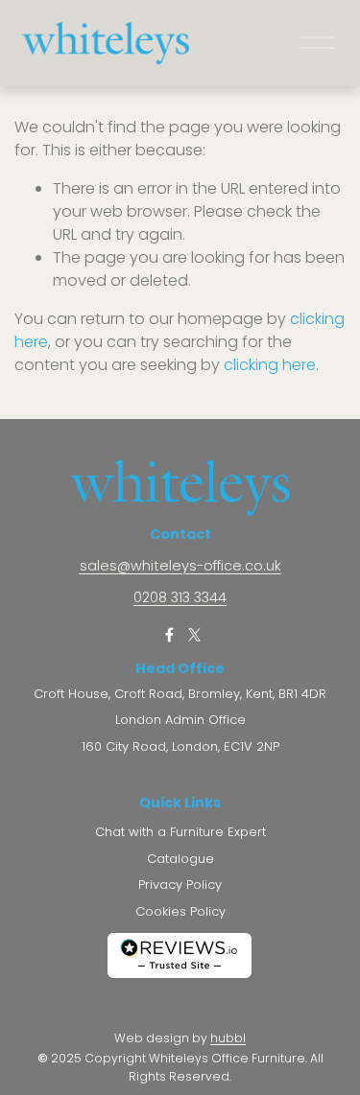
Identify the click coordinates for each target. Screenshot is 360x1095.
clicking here (270, 365)
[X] (195, 634)
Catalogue (180, 859)
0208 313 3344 (180, 598)
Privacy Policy (180, 885)
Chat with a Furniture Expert (180, 832)
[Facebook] (170, 634)
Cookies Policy (180, 912)
